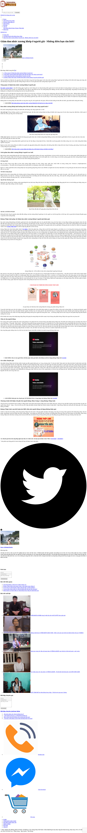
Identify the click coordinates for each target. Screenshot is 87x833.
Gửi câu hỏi (3, 708)
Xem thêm (16, 711)
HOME (5, 819)
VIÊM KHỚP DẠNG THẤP (9, 821)
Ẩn (15, 70)
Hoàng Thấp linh (19, 28)
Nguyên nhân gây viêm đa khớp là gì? (13, 714)
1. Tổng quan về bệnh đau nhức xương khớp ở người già (17, 73)
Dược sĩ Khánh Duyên (27, 58)
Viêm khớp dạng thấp (9, 20)
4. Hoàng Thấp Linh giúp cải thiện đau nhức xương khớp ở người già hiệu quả (23, 77)
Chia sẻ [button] (5, 26)
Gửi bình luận (4, 578)
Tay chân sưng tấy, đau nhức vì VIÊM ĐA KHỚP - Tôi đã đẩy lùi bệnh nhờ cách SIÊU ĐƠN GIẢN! (55, 672)
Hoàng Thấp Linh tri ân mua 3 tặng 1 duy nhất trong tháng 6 (19, 586)
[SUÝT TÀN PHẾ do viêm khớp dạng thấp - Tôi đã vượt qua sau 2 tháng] (17, 692)
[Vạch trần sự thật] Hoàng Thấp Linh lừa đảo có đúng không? (19, 587)
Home (4, 19)
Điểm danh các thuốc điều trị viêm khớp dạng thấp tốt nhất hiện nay (21, 590)
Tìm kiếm (17, 12)
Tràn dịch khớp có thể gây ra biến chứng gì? (14, 584)
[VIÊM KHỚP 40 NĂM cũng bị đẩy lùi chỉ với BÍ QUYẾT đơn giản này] (17, 615)
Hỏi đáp (5, 25)
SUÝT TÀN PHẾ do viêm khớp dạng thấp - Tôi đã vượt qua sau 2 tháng (49, 692)
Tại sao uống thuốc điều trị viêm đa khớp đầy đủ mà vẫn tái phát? (20, 589)
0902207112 (4, 15)
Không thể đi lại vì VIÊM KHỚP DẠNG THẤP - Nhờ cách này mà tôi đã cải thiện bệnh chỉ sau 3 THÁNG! (57, 633)
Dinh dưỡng (6, 23)
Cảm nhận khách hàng (9, 28)
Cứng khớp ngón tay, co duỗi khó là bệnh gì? (15, 715)
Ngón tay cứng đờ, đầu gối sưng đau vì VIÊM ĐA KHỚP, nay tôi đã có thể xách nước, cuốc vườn (55, 651)
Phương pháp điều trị (8, 22)
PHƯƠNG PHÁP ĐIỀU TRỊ (9, 822)
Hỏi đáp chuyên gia (7, 711)
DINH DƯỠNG (6, 824)
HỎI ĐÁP (5, 825)
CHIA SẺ (5, 827)
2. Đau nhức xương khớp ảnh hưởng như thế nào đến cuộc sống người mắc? (23, 74)
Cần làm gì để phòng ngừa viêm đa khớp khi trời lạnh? (17, 718)
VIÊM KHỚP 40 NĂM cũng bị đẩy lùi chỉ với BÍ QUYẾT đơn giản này (48, 615)
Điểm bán (5, 29)
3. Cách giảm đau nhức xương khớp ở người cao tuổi (16, 76)
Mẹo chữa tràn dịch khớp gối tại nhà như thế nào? (16, 717)
